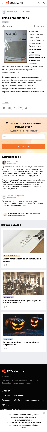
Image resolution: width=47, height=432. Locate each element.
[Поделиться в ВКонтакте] (15, 108)
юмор (5, 102)
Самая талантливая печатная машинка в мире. (22, 260)
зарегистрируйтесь (18, 216)
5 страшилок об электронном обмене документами (21, 343)
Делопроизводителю (11, 255)
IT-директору (8, 297)
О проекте (6, 391)
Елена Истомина (13, 161)
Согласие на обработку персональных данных (23, 400)
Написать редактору (11, 409)
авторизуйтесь (36, 213)
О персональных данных (13, 395)
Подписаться (23, 146)
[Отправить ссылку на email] (26, 108)
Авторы (5, 405)
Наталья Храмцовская (15, 196)
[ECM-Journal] (13, 371)
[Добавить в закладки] (4, 108)
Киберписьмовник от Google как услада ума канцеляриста (22, 301)
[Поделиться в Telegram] (21, 108)
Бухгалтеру (8, 339)
